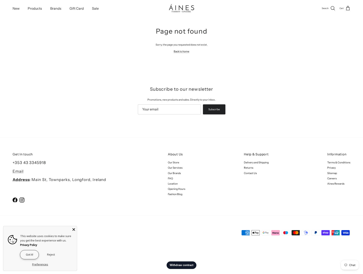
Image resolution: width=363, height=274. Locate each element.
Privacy (331, 167)
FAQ (170, 178)
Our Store (173, 162)
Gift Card (77, 8)
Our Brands (174, 173)
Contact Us (250, 173)
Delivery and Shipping (256, 162)
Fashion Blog (175, 194)
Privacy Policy (28, 245)
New (16, 8)
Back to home (181, 51)
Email (18, 171)
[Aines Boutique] (181, 8)
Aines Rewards (336, 183)
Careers (332, 178)
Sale (95, 8)
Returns (248, 167)
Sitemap (332, 173)
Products (35, 8)
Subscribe (214, 109)
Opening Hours (176, 188)
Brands (55, 8)
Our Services (175, 167)
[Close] (74, 229)
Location (173, 183)
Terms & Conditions (338, 162)
